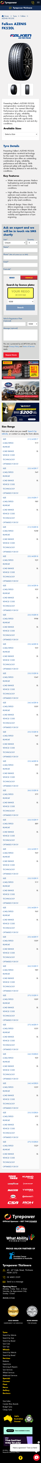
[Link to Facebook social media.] (20, 1458)
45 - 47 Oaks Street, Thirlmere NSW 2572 (20, 1271)
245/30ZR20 (33, 1054)
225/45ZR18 (33, 585)
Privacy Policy (14, 346)
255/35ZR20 (33, 1112)
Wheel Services (8, 1372)
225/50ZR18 (33, 615)
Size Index (6, 1401)
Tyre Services (7, 1370)
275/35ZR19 (33, 995)
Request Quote (11, 355)
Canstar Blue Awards (10, 1404)
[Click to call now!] (33, 3)
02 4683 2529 (13, 1277)
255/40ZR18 (33, 761)
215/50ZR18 (33, 527)
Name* (6, 247)
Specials (6, 1378)
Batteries (6, 1361)
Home (6, 16)
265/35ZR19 (33, 966)
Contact (6, 1381)
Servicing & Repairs (10, 1367)
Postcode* (7, 269)
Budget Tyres (7, 1407)
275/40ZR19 (33, 1025)
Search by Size (8, 1338)
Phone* (15, 254)
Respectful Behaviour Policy (11, 1452)
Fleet (5, 1384)
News (5, 1387)
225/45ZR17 (33, 468)
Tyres (5, 1332)
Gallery (6, 1390)
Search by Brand (9, 1341)
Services (6, 1358)
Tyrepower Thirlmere (22, 8)
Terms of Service (29, 346)
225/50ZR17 (33, 498)
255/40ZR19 (33, 937)
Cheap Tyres (7, 1410)
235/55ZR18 (33, 673)
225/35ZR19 (33, 820)
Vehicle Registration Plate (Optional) (12, 319)
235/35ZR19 (33, 878)
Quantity (30, 239)
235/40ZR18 (33, 644)
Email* (6, 262)
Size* (5, 239)
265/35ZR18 (33, 790)
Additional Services (10, 1375)
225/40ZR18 (33, 556)
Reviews (6, 1393)
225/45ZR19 (33, 849)
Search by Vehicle (9, 1335)
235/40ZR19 (33, 907)
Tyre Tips (6, 1346)
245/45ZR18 (33, 703)
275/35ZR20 (33, 1142)
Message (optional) (10, 328)
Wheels (6, 1349)
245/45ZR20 (33, 1083)
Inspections (7, 1364)
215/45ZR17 (33, 439)
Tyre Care (6, 1344)
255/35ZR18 (33, 732)
